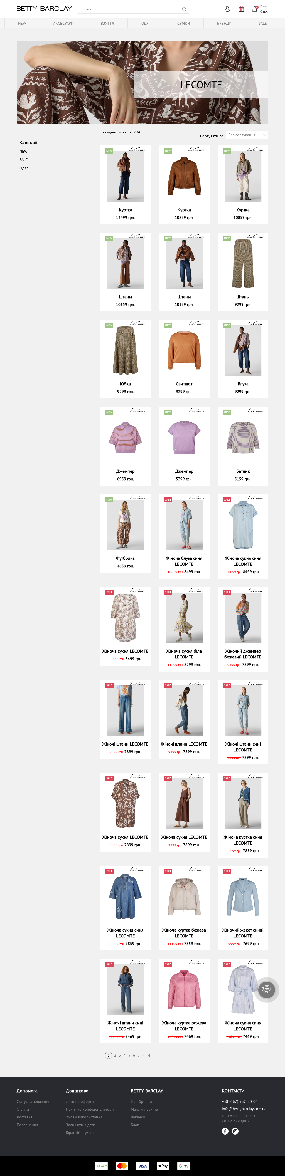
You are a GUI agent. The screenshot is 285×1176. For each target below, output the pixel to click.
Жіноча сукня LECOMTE (125, 651)
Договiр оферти (80, 1101)
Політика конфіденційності (90, 1109)
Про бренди (141, 1101)
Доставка (25, 1117)
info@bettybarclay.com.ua (244, 1108)
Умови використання (84, 1117)
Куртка (125, 209)
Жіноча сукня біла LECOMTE (184, 654)
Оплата (23, 1109)
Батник (243, 471)
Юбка (125, 384)
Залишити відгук (80, 1124)
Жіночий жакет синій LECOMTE (243, 933)
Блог (135, 1124)
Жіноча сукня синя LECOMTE (243, 561)
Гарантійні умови (81, 1132)
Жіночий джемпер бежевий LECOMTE (243, 654)
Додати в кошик (128, 217)
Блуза (243, 384)
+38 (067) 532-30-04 (240, 1101)
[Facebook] (225, 1131)
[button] (266, 990)
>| (148, 1055)
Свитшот (184, 384)
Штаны (125, 296)
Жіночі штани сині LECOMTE (243, 746)
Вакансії (138, 1117)
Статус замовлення (33, 1101)
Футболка (125, 558)
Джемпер (125, 471)
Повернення (27, 1124)
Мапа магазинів (144, 1109)
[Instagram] (235, 1131)
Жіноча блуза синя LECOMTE (184, 561)
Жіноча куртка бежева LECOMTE (184, 933)
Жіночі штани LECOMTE (125, 744)
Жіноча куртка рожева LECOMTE (184, 1025)
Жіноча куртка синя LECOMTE (243, 840)
